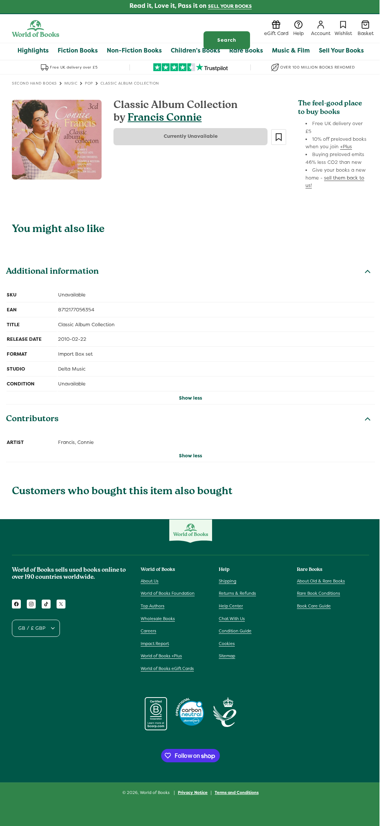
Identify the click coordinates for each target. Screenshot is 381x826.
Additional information (52, 272)
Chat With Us (232, 618)
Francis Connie (165, 118)
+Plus (346, 146)
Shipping (227, 581)
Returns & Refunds (237, 593)
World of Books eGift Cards (167, 668)
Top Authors (152, 606)
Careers (148, 631)
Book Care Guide (314, 606)
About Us (150, 581)
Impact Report (155, 643)
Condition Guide (235, 631)
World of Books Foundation (168, 593)
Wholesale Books (158, 618)
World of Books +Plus (161, 656)
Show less (190, 398)
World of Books (155, 792)
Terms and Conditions (237, 792)
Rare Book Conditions (318, 593)
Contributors (32, 419)
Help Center (231, 606)
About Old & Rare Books (321, 581)
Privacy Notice (193, 792)
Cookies (227, 643)
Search (226, 40)
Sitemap (227, 656)
